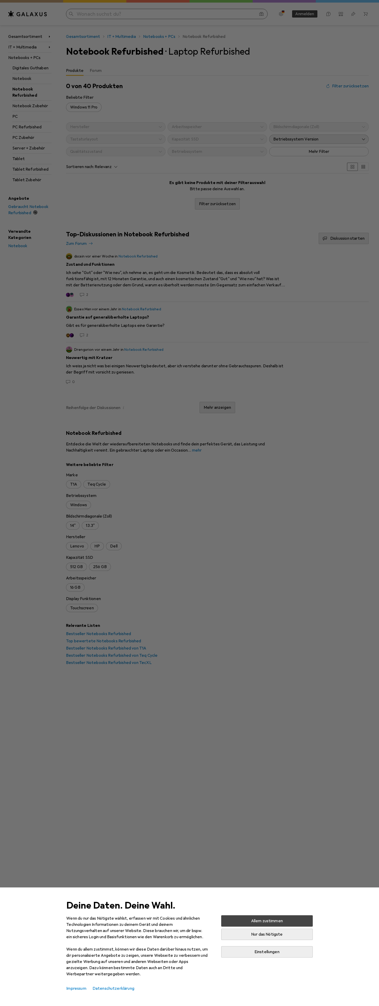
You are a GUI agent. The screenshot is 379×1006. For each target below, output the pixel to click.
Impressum (76, 988)
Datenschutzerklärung (113, 988)
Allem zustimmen (267, 921)
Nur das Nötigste (267, 934)
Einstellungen (266, 951)
